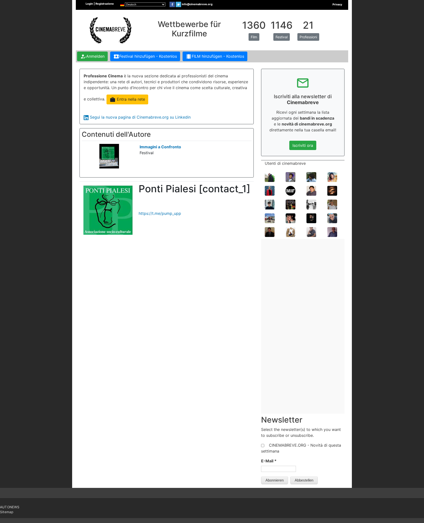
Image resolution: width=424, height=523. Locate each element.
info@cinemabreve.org (197, 4)
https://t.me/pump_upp (160, 213)
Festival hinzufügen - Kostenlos (145, 56)
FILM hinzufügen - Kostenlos (215, 56)
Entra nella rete (127, 100)
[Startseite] (109, 29)
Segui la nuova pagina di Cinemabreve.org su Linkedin (140, 117)
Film (254, 37)
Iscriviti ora (302, 145)
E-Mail (269, 460)
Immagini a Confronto (160, 146)
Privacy (337, 4)
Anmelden (92, 56)
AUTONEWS (10, 507)
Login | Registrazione (100, 3)
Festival (282, 37)
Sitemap (6, 512)
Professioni (308, 37)
